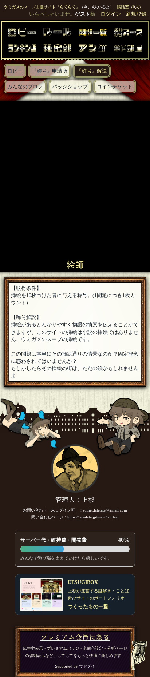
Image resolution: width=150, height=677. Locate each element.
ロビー (15, 71)
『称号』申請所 (49, 71)
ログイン (110, 14)
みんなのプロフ (25, 86)
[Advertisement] (75, 181)
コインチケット (115, 86)
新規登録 (136, 14)
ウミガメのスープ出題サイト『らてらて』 (42, 7)
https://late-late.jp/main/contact (93, 517)
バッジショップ (70, 86)
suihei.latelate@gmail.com (105, 510)
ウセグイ (87, 666)
